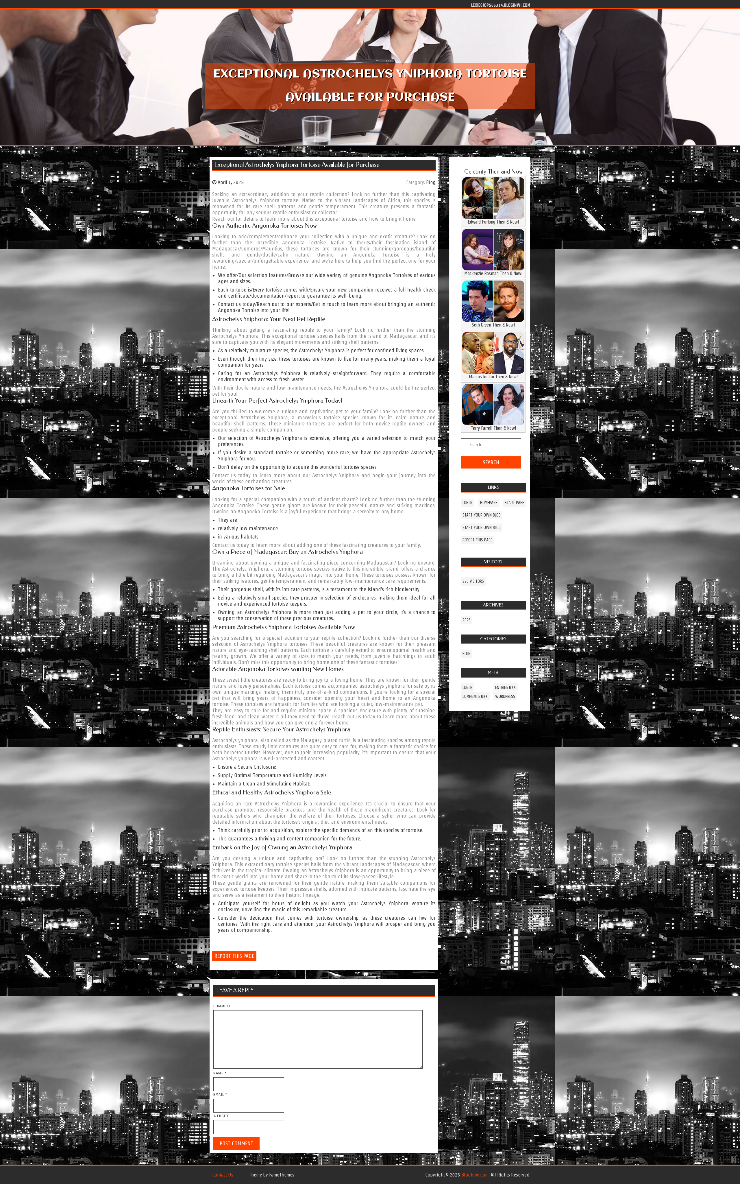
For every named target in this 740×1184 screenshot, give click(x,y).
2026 (466, 619)
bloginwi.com (475, 1174)
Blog (431, 182)
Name (220, 1073)
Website (221, 1116)
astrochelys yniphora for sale (391, 686)
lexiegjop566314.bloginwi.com (500, 5)
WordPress (505, 696)
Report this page (234, 956)
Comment (222, 1006)
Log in (467, 502)
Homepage (488, 502)
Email (220, 1094)
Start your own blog (481, 515)
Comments (475, 696)
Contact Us (222, 1174)
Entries (505, 687)
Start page (514, 502)
